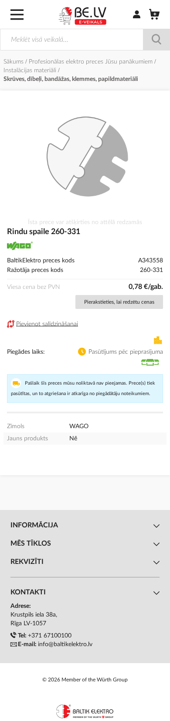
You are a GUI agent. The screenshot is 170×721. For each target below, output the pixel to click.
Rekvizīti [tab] (27, 561)
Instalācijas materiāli (30, 70)
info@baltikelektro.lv (65, 644)
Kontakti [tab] (28, 592)
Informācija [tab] (34, 525)
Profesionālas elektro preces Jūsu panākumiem (91, 62)
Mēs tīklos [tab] (30, 543)
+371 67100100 (49, 636)
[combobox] (85, 39)
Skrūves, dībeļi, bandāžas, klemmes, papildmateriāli (70, 79)
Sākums (14, 62)
